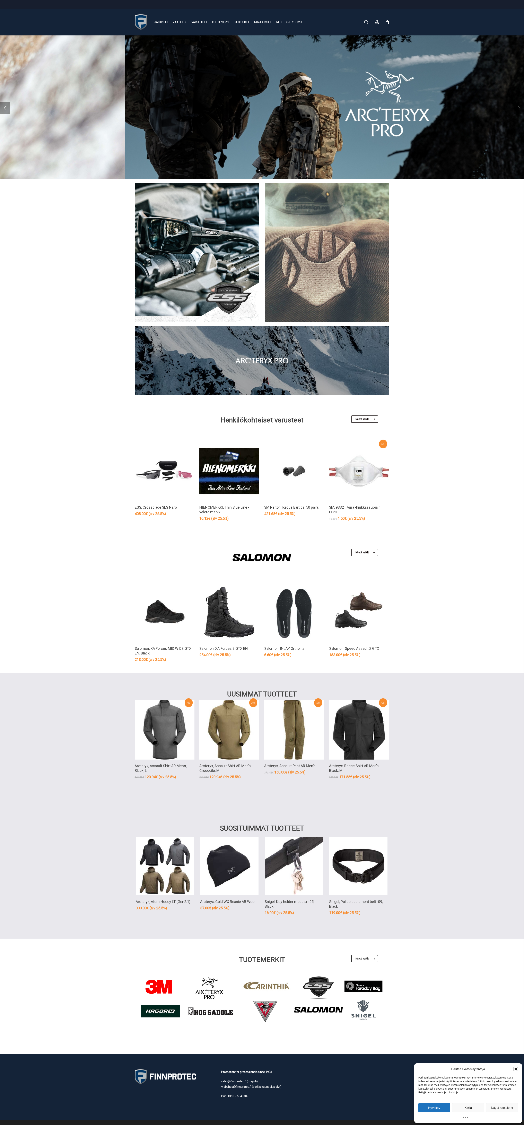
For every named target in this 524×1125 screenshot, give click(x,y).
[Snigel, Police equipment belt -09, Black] (358, 866)
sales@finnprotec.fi (233, 1081)
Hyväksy (434, 1107)
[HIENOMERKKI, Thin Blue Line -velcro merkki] (229, 471)
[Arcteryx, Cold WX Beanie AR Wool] (229, 866)
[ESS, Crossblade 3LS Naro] (164, 471)
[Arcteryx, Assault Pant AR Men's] (294, 730)
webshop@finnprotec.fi (236, 1086)
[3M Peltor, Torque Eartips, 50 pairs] (294, 471)
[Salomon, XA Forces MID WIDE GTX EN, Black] (164, 612)
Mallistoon (154, 123)
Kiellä (468, 1107)
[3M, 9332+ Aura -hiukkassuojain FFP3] (359, 471)
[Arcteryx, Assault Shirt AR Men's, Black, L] (164, 730)
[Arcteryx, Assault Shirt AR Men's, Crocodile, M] (229, 730)
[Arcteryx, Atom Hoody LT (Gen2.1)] (165, 866)
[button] (516, 1069)
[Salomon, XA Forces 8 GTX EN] (229, 612)
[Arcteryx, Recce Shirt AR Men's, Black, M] (359, 730)
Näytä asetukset (502, 1107)
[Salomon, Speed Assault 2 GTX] (359, 612)
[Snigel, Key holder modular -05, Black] (294, 866)
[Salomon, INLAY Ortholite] (294, 612)
